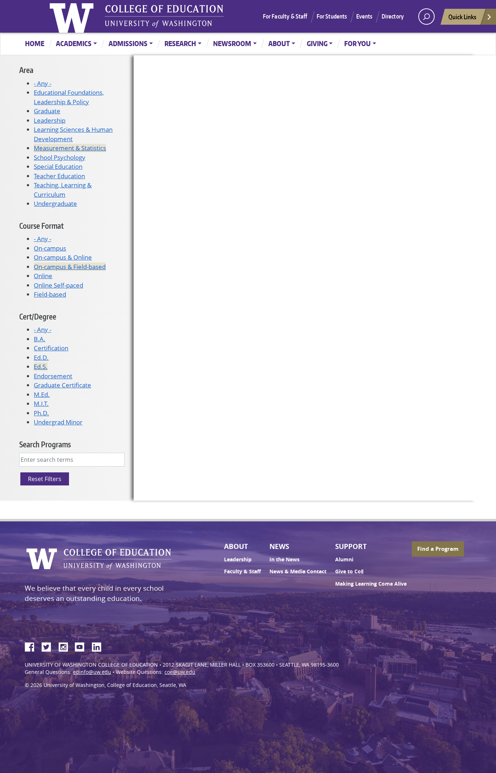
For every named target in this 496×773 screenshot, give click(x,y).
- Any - (42, 83)
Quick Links (462, 17)
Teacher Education (59, 176)
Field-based (50, 294)
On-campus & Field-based (70, 267)
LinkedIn (99, 646)
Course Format (41, 226)
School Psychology (59, 157)
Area (26, 70)
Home (34, 43)
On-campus (50, 248)
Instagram (65, 646)
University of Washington (73, 16)
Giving (317, 43)
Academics (74, 43)
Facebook (32, 646)
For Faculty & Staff (285, 16)
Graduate (47, 111)
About (279, 43)
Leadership (49, 120)
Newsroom (232, 43)
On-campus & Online (63, 257)
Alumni (344, 559)
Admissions (128, 43)
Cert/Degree (37, 316)
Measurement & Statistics (70, 148)
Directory (393, 16)
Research (180, 43)
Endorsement (53, 376)
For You (357, 43)
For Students (332, 16)
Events (364, 16)
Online (43, 276)
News (279, 546)
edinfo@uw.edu (92, 672)
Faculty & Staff (242, 571)
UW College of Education (164, 16)
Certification (51, 348)
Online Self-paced (58, 285)
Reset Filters (44, 479)
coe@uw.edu (179, 672)
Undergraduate (55, 203)
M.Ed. (42, 394)
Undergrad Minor (58, 422)
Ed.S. (41, 366)
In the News (284, 559)
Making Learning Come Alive (371, 583)
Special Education (58, 166)
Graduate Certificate (62, 385)
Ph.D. (41, 413)
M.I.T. (41, 403)
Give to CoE (349, 571)
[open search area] (426, 16)
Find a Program (438, 549)
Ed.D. (41, 357)
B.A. (39, 339)
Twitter (49, 646)
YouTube (82, 646)
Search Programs (45, 444)
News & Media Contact (297, 571)
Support (351, 546)
